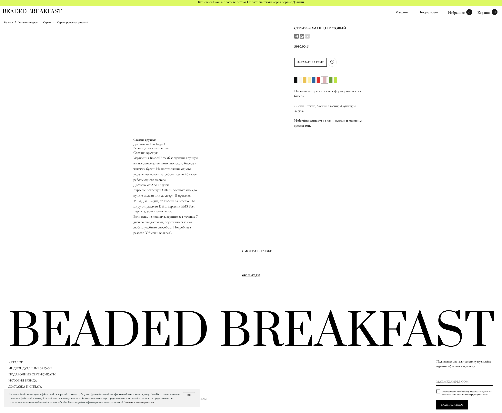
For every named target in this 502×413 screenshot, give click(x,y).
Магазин (401, 12)
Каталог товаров (28, 22)
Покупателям (428, 12)
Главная (8, 22)
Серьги (47, 22)
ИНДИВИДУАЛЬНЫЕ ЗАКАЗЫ (30, 368)
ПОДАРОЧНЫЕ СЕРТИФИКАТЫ (32, 374)
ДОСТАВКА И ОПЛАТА (25, 386)
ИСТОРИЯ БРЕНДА (22, 380)
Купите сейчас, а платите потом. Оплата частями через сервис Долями (251, 2)
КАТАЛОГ (15, 362)
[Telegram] (296, 36)
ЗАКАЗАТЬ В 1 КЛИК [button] (310, 62)
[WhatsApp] (302, 36)
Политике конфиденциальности (139, 402)
